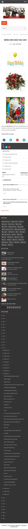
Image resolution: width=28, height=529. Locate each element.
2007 (3, 515)
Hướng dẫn (21, 226)
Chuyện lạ (5, 224)
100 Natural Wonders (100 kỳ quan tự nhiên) (17, 283)
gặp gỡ (10, 239)
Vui (22, 237)
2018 (3, 336)
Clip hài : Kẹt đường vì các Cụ (9, 399)
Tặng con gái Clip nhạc (8, 396)
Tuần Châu (9, 273)
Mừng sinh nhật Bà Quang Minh (11, 163)
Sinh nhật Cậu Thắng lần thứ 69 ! (14, 293)
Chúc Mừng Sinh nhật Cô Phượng (10, 444)
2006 (3, 518)
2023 (3, 321)
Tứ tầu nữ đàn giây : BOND (9, 442)
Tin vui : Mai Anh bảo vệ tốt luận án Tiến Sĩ (12, 413)
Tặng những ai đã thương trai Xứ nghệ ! (11, 376)
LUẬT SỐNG (6, 433)
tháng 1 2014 (6, 494)
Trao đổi (20, 234)
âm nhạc (17, 242)
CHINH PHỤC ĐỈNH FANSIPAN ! (14, 288)
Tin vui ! (5, 410)
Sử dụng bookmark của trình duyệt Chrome (12, 430)
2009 (3, 509)
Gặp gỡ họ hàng (13, 226)
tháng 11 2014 (6, 353)
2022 (3, 324)
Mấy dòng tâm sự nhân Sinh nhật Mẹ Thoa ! (12, 422)
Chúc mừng (19, 224)
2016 (3, 342)
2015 (3, 344)
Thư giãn (23, 231)
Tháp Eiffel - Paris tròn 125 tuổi (10, 484)
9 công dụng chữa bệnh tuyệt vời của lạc (11, 456)
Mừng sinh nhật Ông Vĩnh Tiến (10, 154)
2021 (3, 327)
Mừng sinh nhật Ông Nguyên (9, 482)
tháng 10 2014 (6, 356)
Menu (4, 23)
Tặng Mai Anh (6, 404)
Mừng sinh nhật (7, 157)
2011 (3, 503)
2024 (3, 318)
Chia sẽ (21, 221)
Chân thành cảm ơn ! (8, 401)
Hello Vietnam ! (7, 424)
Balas (5, 193)
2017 (3, 339)
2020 (3, 330)
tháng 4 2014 (6, 373)
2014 (3, 347)
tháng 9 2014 (6, 359)
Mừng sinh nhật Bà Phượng (9, 447)
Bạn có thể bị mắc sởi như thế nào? (10, 416)
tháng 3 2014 (6, 488)
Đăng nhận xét (5, 210)
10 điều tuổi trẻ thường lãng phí (10, 387)
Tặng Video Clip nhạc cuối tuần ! (10, 467)
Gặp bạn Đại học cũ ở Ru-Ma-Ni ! (10, 470)
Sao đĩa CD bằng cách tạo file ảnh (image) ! (12, 436)
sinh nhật (18, 44)
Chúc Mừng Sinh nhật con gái (8, 175)
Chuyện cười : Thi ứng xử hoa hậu (14, 267)
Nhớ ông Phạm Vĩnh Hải (20, 229)
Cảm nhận (5, 226)
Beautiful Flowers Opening (13, 262)
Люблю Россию (10, 252)
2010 (3, 506)
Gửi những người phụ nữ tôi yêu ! (10, 390)
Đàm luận (24, 242)
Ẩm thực (11, 244)
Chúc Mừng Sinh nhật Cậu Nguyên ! (10, 479)
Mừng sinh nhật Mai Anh (8, 462)
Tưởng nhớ (11, 237)
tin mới (11, 242)
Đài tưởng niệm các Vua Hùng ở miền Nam (12, 453)
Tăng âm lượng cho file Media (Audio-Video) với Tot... (14, 419)
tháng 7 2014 (6, 364)
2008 (3, 512)
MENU (25, 1)
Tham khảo (12, 231)
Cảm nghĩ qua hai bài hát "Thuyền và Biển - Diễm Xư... (14, 384)
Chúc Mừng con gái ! (8, 407)
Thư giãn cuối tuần (6, 234)
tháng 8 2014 (6, 362)
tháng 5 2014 (6, 370)
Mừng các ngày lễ (7, 379)
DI (3, 145)
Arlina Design (14, 526)
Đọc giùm (5, 244)
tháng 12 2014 (6, 350)
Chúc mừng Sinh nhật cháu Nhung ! (10, 393)
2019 (3, 333)
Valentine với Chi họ (11, 299)
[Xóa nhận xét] (27, 185)
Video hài (5, 473)
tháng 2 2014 (6, 491)
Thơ (17, 231)
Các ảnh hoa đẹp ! (7, 450)
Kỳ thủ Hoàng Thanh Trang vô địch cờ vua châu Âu (12, 257)
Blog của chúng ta (6, 221)
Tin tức (14, 234)
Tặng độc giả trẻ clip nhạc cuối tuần (10, 439)
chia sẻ (4, 239)
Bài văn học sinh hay (8, 476)
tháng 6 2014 (6, 367)
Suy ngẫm (5, 231)
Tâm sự (4, 237)
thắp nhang (5, 242)
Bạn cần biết (15, 221)
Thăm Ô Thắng (24, 175)
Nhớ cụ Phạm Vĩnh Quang (8, 229)
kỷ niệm (15, 239)
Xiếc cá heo (6, 427)
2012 (3, 500)
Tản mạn (17, 237)
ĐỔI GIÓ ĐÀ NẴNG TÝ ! (12, 278)
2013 (3, 497)
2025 (3, 315)
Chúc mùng (12, 224)
